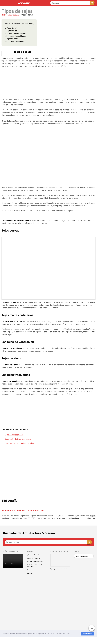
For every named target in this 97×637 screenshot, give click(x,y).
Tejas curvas (10, 31)
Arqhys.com (24, 3)
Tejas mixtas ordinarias (15, 33)
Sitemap (30, 573)
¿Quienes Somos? (33, 555)
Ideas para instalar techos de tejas (19, 443)
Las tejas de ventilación (15, 36)
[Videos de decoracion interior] (13, 576)
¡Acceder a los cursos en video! (59, 569)
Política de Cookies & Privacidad (34, 565)
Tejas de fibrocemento (14, 435)
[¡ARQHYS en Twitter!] (13, 620)
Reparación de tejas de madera (18, 439)
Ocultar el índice (27, 24)
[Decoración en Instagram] (13, 605)
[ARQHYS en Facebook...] (13, 591)
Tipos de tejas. (11, 28)
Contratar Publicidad (34, 558)
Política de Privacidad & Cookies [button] (58, 634)
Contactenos (31, 570)
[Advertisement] (48, 83)
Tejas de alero (11, 39)
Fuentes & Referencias (35, 561)
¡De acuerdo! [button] (87, 633)
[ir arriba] (79, 625)
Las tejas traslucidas (14, 41)
